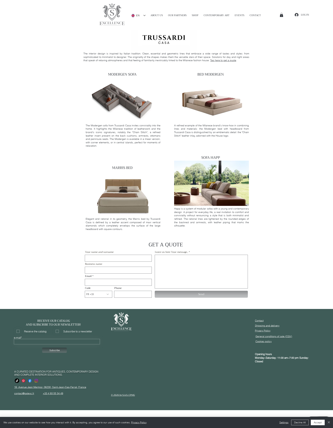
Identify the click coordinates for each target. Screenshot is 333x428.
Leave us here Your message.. (171, 252)
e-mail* (18, 337)
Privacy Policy (139, 422)
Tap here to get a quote (223, 60)
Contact (259, 320)
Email (88, 276)
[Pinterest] (23, 380)
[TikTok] (17, 380)
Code (88, 288)
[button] (177, 15)
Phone (118, 288)
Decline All (300, 422)
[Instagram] (36, 380)
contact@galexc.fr (24, 393)
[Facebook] (30, 380)
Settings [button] (283, 422)
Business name (93, 264)
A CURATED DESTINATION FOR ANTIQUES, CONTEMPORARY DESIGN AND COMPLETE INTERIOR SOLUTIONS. (56, 373)
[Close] (329, 422)
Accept (318, 422)
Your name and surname (99, 252)
